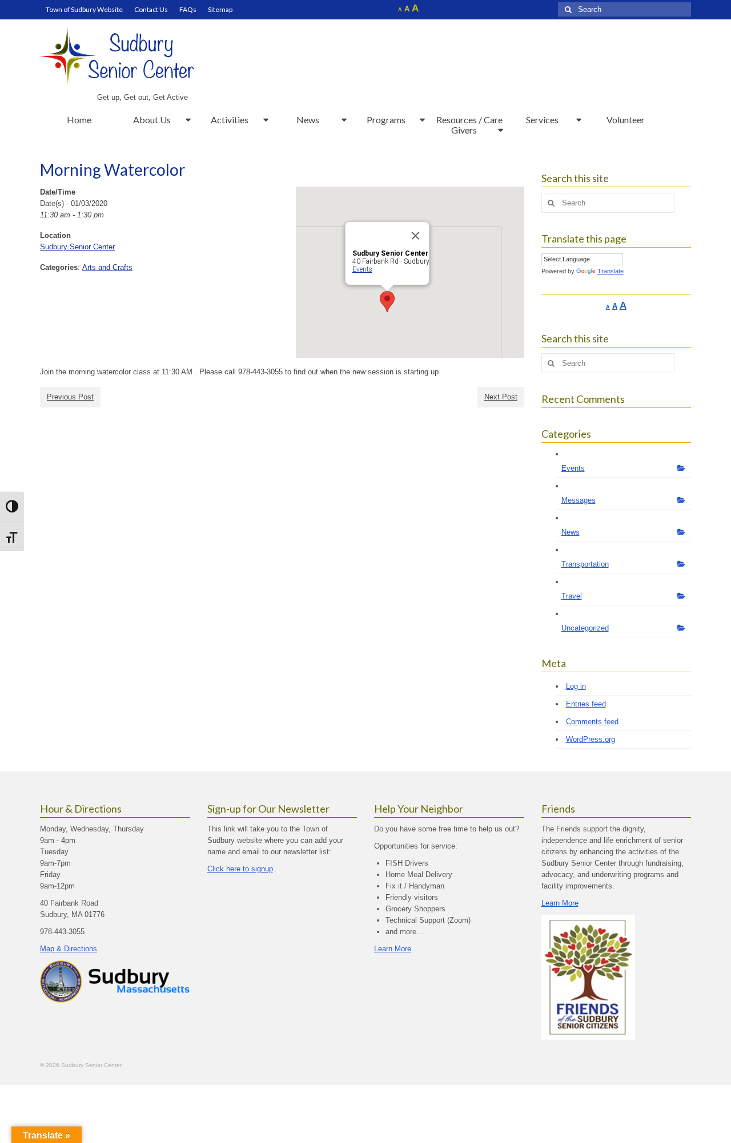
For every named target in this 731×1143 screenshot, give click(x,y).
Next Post (500, 397)
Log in (576, 686)
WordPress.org (590, 739)
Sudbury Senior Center (77, 247)
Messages (578, 500)
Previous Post (70, 397)
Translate (610, 271)
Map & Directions (68, 948)
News (570, 532)
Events (362, 269)
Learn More (392, 948)
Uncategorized (585, 628)
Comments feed (592, 721)
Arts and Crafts (107, 267)
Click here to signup (240, 869)
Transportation (585, 564)
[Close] (415, 235)
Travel (571, 596)
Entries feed (586, 704)
